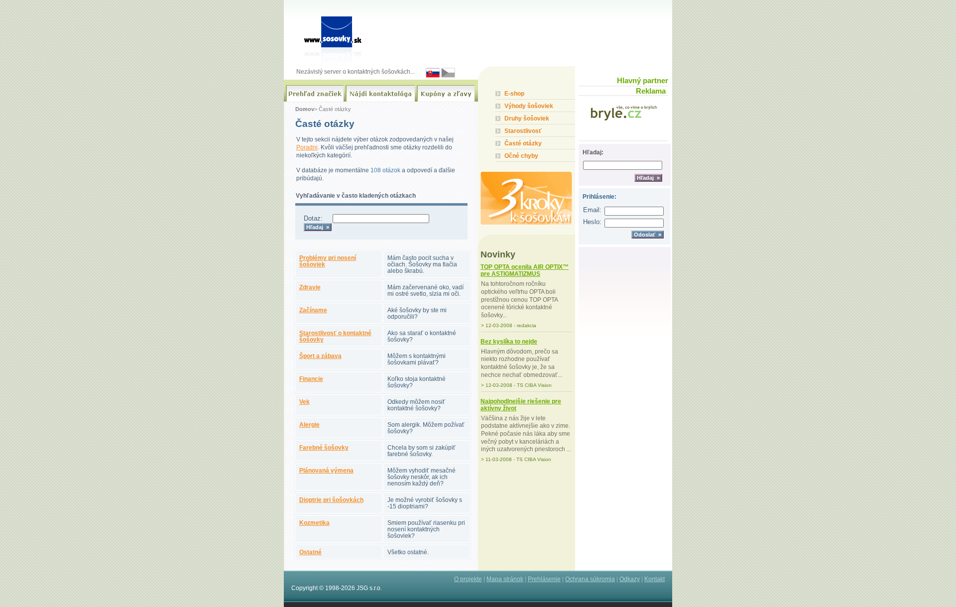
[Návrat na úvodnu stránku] (335, 33)
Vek (304, 401)
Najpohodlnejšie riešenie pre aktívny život (520, 405)
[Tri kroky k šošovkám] (526, 193)
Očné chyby (521, 155)
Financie (311, 378)
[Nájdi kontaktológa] (380, 93)
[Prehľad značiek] (315, 93)
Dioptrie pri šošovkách (331, 499)
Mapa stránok (504, 579)
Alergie (309, 424)
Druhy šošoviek (526, 118)
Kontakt (654, 579)
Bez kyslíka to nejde (508, 341)
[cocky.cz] (448, 75)
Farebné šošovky (324, 447)
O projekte (468, 579)
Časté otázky (523, 143)
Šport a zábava (320, 356)
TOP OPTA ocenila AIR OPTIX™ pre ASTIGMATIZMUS (524, 270)
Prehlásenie (544, 579)
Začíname (313, 310)
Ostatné (310, 552)
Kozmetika (314, 522)
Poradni (307, 147)
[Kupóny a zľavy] (446, 93)
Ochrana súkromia (590, 579)
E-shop (514, 93)
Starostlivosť (523, 130)
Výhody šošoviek (528, 106)
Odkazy (629, 579)
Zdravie (310, 287)
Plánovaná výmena (326, 470)
